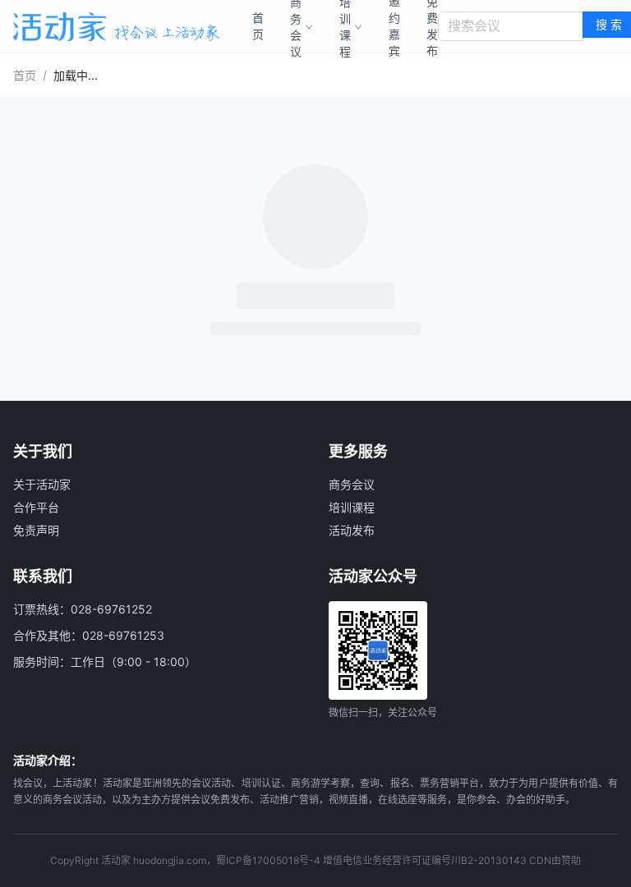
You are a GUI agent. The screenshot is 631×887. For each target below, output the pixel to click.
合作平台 (36, 507)
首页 (258, 26)
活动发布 (352, 530)
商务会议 (352, 484)
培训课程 (352, 507)
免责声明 (36, 530)
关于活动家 (42, 484)
